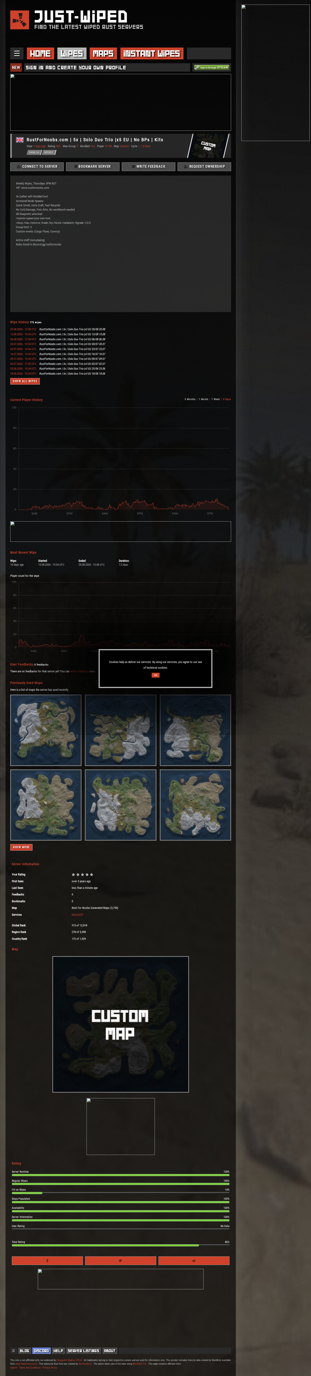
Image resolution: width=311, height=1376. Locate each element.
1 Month (203, 399)
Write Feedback (151, 166)
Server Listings (83, 1351)
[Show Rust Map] (46, 765)
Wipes (72, 53)
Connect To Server (39, 166)
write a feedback (79, 671)
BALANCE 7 (138, 1363)
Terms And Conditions (30, 1367)
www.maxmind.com (25, 1363)
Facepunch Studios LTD (68, 1360)
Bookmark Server (94, 166)
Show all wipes (25, 381)
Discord (76, 914)
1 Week (216, 399)
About (110, 1351)
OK (155, 675)
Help (58, 1351)
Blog (24, 1351)
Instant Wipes (152, 53)
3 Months (190, 399)
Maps (103, 53)
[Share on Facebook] (47, 1260)
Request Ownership (206, 166)
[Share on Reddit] (193, 1260)
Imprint (13, 1367)
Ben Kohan (84, 1363)
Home (40, 53)
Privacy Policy (50, 1367)
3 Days (227, 399)
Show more (21, 847)
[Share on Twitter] (120, 1260)
